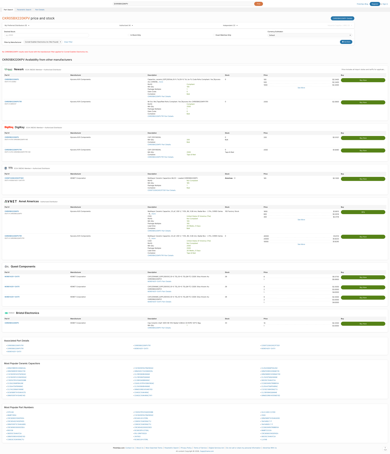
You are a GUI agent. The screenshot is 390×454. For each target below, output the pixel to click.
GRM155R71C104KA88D (16, 424)
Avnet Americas (38, 201)
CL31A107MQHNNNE (269, 377)
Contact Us (129, 448)
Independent (229, 25)
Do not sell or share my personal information (243, 448)
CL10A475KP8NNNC (15, 386)
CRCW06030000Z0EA (16, 427)
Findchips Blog (362, 4)
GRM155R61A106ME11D (270, 371)
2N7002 (137, 436)
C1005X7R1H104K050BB (16, 380)
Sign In (385, 4)
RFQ (363, 212)
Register (375, 4)
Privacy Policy (186, 448)
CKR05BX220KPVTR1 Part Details (160, 116)
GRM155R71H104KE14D (16, 395)
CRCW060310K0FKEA (15, 418)
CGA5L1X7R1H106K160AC (144, 383)
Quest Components (23, 266)
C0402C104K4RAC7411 (143, 395)
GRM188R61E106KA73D (16, 371)
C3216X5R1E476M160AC (143, 368)
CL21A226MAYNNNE (15, 389)
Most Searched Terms (154, 448)
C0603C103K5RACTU (15, 439)
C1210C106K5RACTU (269, 389)
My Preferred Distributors (16, 25)
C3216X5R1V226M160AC (17, 377)
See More (301, 88)
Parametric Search (172, 448)
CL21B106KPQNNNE (142, 377)
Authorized (125, 25)
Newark (37, 69)
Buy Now (363, 80)
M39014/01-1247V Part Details (159, 281)
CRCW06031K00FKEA (269, 433)
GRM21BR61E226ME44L (16, 368)
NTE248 (10, 412)
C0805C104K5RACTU (142, 421)
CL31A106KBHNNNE (142, 386)
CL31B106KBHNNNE (142, 374)
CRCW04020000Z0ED (143, 427)
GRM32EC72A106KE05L (143, 371)
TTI (29, 168)
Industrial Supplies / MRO (339, 25)
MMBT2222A (266, 430)
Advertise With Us (270, 448)
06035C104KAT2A (268, 380)
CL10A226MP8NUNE (15, 383)
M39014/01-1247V (12, 277)
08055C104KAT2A (14, 433)
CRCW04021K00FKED (15, 421)
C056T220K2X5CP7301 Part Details (162, 190)
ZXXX (263, 415)
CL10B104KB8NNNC (142, 380)
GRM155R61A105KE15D (16, 436)
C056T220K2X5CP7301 (14, 178)
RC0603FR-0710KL (141, 430)
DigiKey (38, 127)
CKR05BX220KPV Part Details (159, 96)
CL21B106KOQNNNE (269, 392)
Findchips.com (8, 4)
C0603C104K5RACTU (142, 424)
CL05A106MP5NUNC (269, 368)
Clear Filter (68, 42)
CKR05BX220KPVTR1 (13, 102)
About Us (140, 448)
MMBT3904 (11, 415)
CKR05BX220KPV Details (342, 18)
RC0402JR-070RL (141, 418)
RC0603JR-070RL (141, 439)
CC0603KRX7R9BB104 (270, 383)
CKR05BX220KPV (12, 79)
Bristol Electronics (27, 312)
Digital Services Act (216, 448)
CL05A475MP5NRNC (269, 386)
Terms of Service (200, 448)
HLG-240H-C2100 (268, 412)
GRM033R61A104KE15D (143, 389)
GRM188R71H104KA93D (270, 418)
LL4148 (264, 439)
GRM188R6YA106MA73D (270, 374)
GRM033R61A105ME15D (270, 395)
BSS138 (10, 430)
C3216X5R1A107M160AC (16, 374)
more (161, 82)
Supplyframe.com (207, 451)
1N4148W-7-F (266, 421)
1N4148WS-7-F (267, 424)
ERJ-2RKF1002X (140, 433)
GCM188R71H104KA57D (16, 392)
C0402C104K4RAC (141, 392)
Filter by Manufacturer (12, 42)
